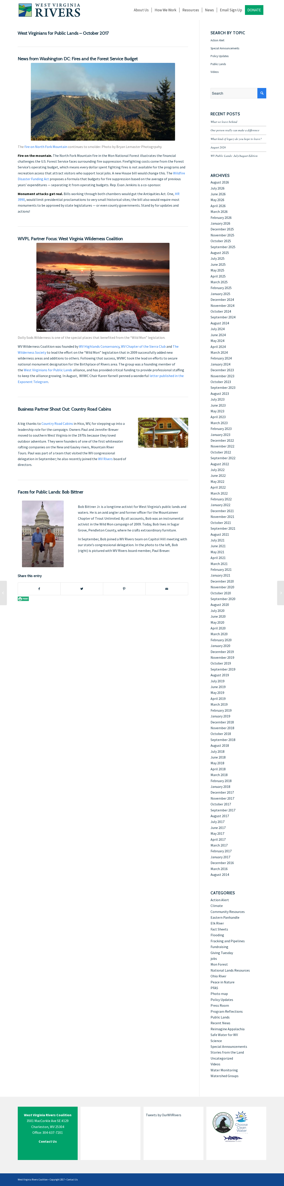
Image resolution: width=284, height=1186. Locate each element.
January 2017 (220, 857)
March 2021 (219, 563)
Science (216, 1040)
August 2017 (220, 816)
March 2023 (219, 423)
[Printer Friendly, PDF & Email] (23, 598)
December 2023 (222, 370)
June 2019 (218, 687)
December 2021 (222, 511)
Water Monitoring (224, 1070)
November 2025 (222, 235)
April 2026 (218, 206)
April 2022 (218, 487)
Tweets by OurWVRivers (163, 1115)
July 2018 (218, 751)
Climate (217, 905)
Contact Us (72, 1179)
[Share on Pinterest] (124, 589)
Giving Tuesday (222, 952)
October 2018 (221, 733)
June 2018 (218, 757)
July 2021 (218, 540)
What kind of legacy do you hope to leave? (236, 139)
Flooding (217, 935)
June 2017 (218, 827)
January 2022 (220, 505)
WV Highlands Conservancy (99, 346)
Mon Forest (219, 964)
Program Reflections (227, 1011)
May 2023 (217, 411)
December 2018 (222, 722)
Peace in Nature (223, 982)
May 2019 (217, 692)
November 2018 (222, 728)
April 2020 (218, 628)
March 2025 (219, 282)
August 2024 (220, 323)
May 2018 (217, 763)
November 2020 (222, 587)
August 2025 (220, 252)
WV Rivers (105, 459)
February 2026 (221, 217)
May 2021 (217, 552)
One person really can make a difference (235, 130)
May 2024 (217, 340)
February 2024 (221, 358)
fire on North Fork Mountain (45, 146)
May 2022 (217, 481)
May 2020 (217, 622)
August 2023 (220, 393)
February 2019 (221, 710)
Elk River (217, 923)
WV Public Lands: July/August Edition (234, 156)
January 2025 (220, 294)
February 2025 (221, 288)
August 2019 (220, 675)
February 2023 (221, 428)
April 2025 (218, 276)
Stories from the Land (227, 1052)
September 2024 (223, 317)
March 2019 (219, 704)
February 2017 (221, 851)
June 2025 (218, 264)
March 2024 (219, 352)
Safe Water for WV (224, 1034)
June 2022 (218, 475)
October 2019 (221, 663)
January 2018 (220, 786)
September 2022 (223, 458)
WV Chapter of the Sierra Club (143, 346)
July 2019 (218, 681)
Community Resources (228, 911)
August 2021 (220, 534)
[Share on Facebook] (39, 589)
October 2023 (221, 381)
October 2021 (221, 522)
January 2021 (220, 575)
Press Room (220, 1005)
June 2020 (218, 616)
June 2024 (218, 335)
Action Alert (217, 40)
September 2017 (223, 810)
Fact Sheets (219, 929)
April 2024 (218, 346)
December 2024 (222, 299)
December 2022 (222, 440)
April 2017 (218, 839)
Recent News (220, 1023)
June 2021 (218, 546)
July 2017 (218, 821)
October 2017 (221, 804)
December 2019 (222, 651)
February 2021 (221, 569)
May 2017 (217, 833)
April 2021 (218, 557)
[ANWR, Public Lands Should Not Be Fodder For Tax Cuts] (3, 593)
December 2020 (222, 581)
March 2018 (219, 775)
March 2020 (219, 634)
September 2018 (223, 739)
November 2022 (222, 446)
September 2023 (223, 387)
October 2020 (221, 593)
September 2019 (223, 669)
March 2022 (219, 493)
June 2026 (218, 194)
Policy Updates (220, 56)
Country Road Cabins (57, 423)
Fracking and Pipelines (228, 941)
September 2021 (223, 528)
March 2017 (219, 845)
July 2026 (218, 188)
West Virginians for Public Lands (48, 370)
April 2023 (218, 417)
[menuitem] (141, 10)
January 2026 (220, 223)
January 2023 (220, 434)
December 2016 (222, 863)
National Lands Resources (230, 970)
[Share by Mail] (167, 589)
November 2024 (222, 305)
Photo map (219, 993)
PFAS (214, 988)
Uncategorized (222, 1058)
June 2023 (218, 405)
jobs (214, 958)
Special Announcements (225, 48)
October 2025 (221, 241)
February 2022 (221, 499)
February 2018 (221, 781)
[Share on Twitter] (82, 589)
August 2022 (220, 464)
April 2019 (218, 698)
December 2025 (222, 229)
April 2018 (218, 769)
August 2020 (220, 604)
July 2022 (218, 469)
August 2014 (220, 874)
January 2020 (220, 645)
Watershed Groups (225, 1076)
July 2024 (218, 329)
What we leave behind (224, 122)
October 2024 (221, 311)
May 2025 (217, 270)
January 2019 (220, 716)
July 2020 (218, 610)
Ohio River (218, 976)
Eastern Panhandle (225, 917)
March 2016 (219, 869)
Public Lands (218, 64)
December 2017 (222, 792)
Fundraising (219, 946)
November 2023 (222, 376)
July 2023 (218, 399)
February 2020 (221, 640)
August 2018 (220, 745)
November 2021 (222, 516)
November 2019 (222, 657)
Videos (215, 72)
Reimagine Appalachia (228, 1029)
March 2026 (219, 211)
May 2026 (217, 200)
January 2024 (220, 364)
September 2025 (223, 247)
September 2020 (223, 599)
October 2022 (221, 452)
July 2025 (218, 258)
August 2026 (218, 147)
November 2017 (222, 798)
